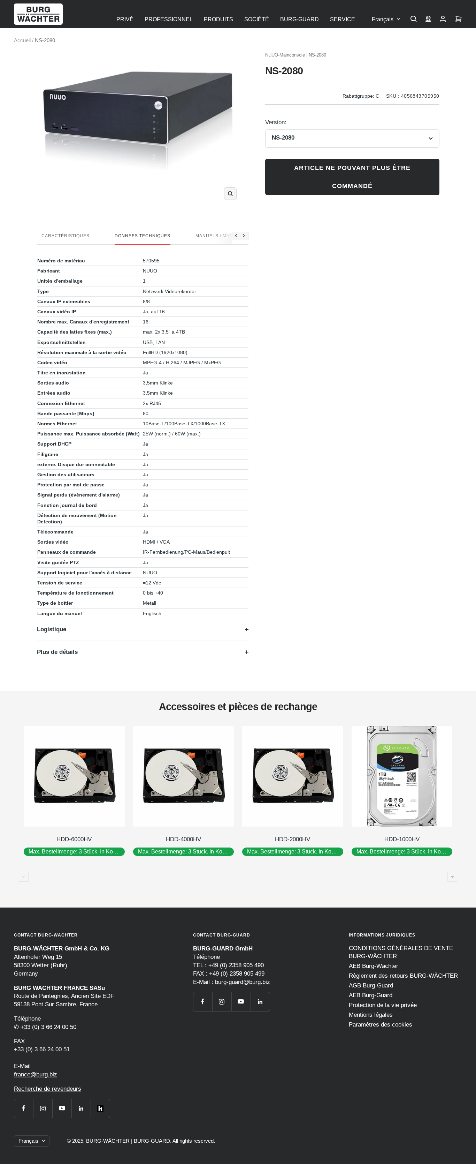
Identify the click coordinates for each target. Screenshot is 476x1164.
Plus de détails (57, 652)
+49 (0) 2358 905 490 (236, 965)
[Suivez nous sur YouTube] (61, 1108)
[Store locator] (428, 19)
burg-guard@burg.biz (242, 982)
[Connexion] (443, 19)
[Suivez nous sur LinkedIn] (81, 1108)
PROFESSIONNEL (169, 19)
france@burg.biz (35, 1074)
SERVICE (342, 19)
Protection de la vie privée (383, 1005)
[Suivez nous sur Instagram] (42, 1108)
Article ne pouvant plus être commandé (352, 176)
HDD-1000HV (402, 839)
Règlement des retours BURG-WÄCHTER (403, 975)
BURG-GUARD (299, 19)
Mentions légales (371, 1015)
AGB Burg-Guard (371, 985)
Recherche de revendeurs (47, 1088)
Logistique (51, 629)
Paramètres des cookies (380, 1024)
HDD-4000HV (183, 839)
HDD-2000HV (292, 839)
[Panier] (458, 19)
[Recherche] (413, 19)
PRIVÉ (124, 19)
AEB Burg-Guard (370, 995)
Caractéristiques (65, 235)
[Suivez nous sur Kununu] (100, 1108)
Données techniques (142, 235)
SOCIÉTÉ (256, 19)
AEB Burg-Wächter (373, 966)
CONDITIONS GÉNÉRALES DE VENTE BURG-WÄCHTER (401, 952)
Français (382, 19)
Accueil (22, 40)
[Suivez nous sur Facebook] (23, 1108)
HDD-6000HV (74, 839)
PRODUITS (218, 19)
